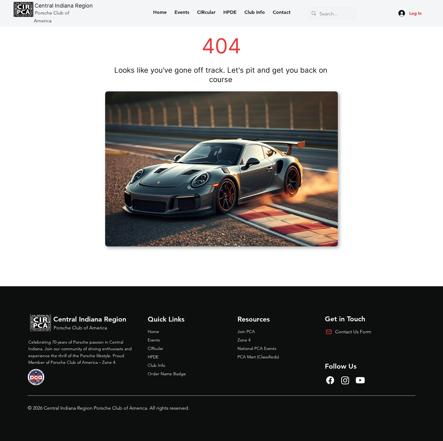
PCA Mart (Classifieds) (258, 357)
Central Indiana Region (64, 5)
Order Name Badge (167, 373)
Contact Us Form (353, 332)
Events (154, 340)
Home (153, 331)
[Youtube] (360, 380)
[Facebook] (330, 380)
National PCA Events (256, 348)
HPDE (153, 357)
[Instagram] (345, 380)
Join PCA (246, 331)
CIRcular (155, 348)
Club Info (156, 365)
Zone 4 (243, 340)
